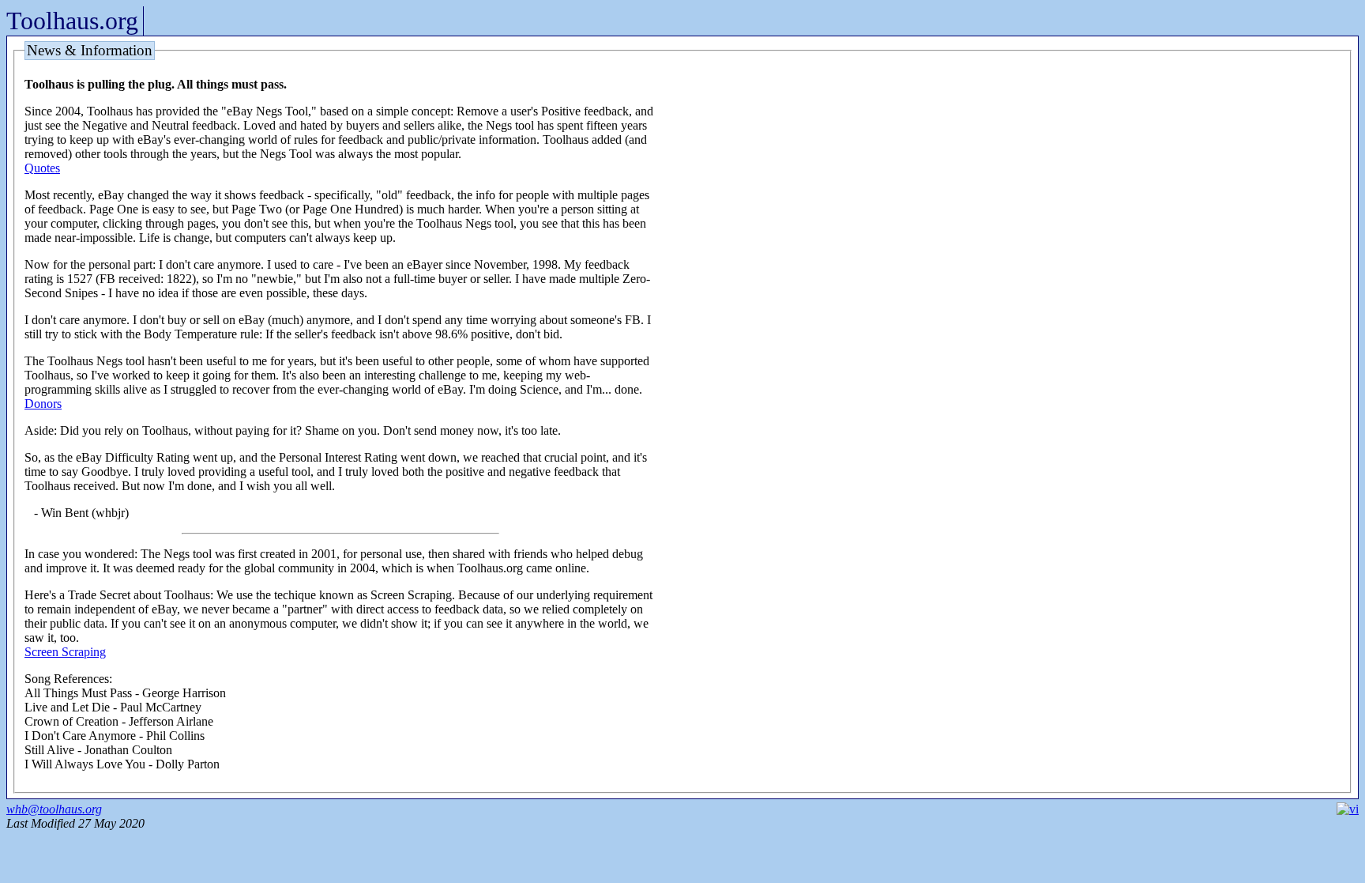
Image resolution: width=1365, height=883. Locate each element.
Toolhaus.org (72, 20)
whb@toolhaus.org (54, 809)
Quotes (42, 168)
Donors (43, 403)
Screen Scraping (65, 651)
